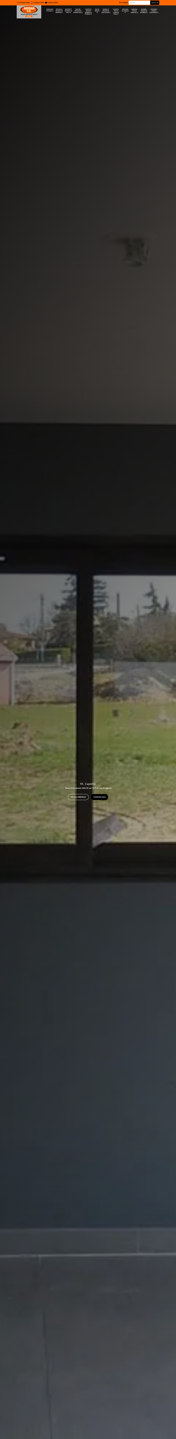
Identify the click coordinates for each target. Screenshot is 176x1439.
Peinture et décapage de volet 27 (68, 11)
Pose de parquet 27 (97, 11)
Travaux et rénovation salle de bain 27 (105, 11)
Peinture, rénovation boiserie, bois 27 (78, 11)
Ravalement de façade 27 (49, 10)
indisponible (24, 3)
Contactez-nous (100, 797)
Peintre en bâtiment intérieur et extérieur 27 (88, 12)
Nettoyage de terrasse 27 (125, 11)
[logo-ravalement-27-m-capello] (29, 11)
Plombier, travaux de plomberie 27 (144, 11)
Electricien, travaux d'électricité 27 (154, 11)
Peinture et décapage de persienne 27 (59, 11)
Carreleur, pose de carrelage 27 (134, 11)
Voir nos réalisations (78, 797)
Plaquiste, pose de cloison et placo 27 (116, 12)
